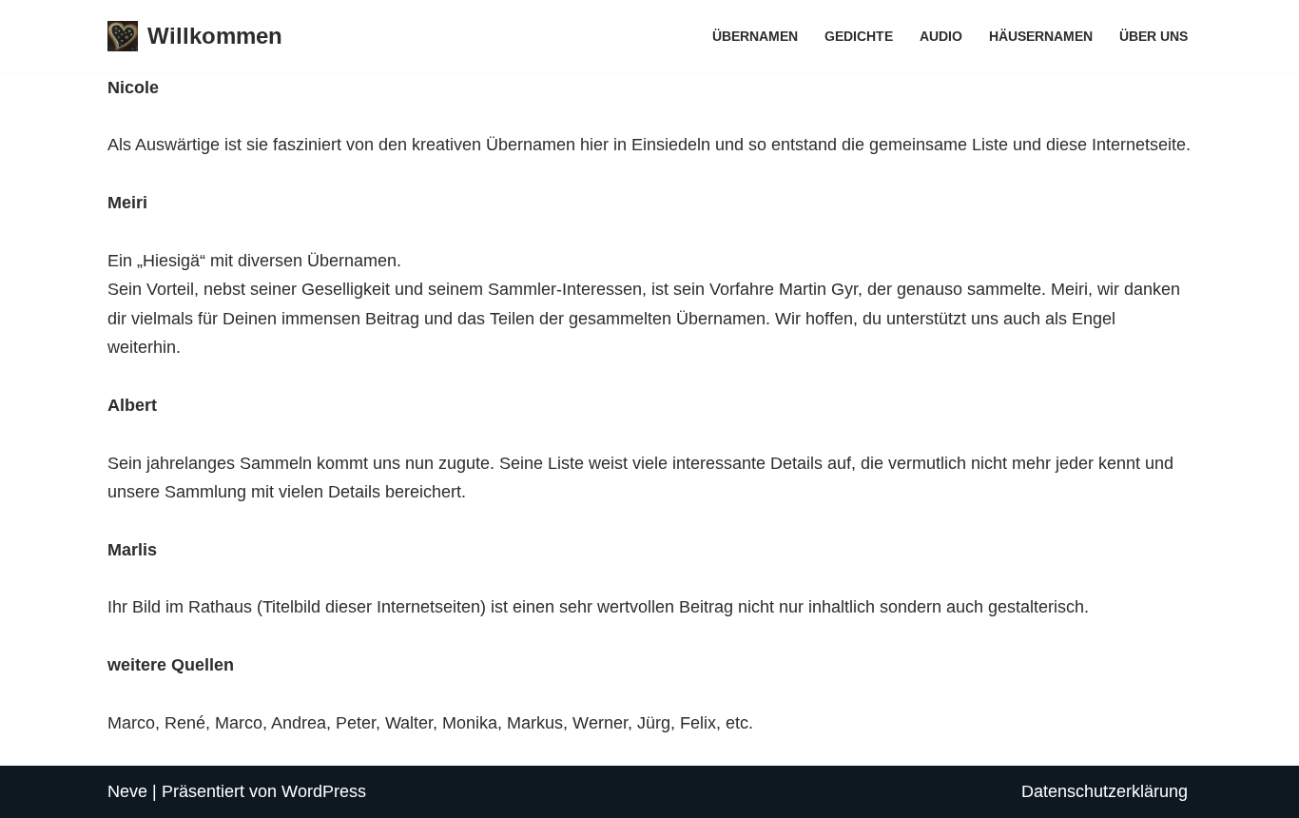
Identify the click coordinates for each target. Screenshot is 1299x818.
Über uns (1153, 36)
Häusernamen (1041, 36)
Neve (127, 791)
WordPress (323, 791)
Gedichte (858, 36)
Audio (941, 36)
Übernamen (755, 36)
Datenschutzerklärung (1104, 791)
